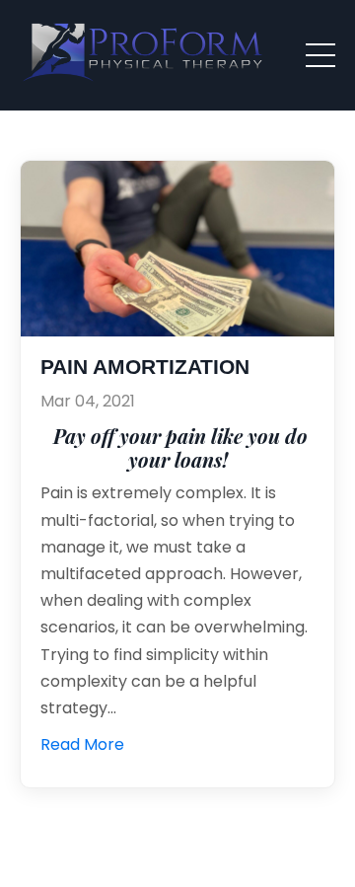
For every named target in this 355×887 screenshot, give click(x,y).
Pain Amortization (144, 367)
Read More (82, 744)
